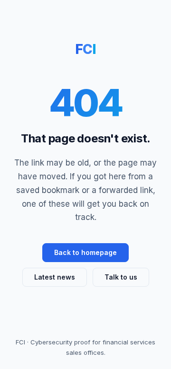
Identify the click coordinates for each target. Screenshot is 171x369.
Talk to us (120, 277)
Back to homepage (85, 252)
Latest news (54, 277)
